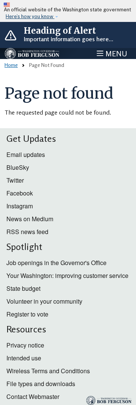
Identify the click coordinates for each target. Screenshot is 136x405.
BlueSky (17, 167)
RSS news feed (27, 231)
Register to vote (27, 314)
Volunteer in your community (44, 301)
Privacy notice (25, 345)
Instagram (19, 206)
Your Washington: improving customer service (67, 275)
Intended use (23, 358)
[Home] (32, 53)
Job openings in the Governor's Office (56, 262)
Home (11, 65)
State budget (23, 288)
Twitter (15, 180)
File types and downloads (40, 383)
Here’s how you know (30, 16)
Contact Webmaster (32, 396)
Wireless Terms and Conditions (48, 370)
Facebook (19, 193)
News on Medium (29, 218)
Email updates (25, 154)
